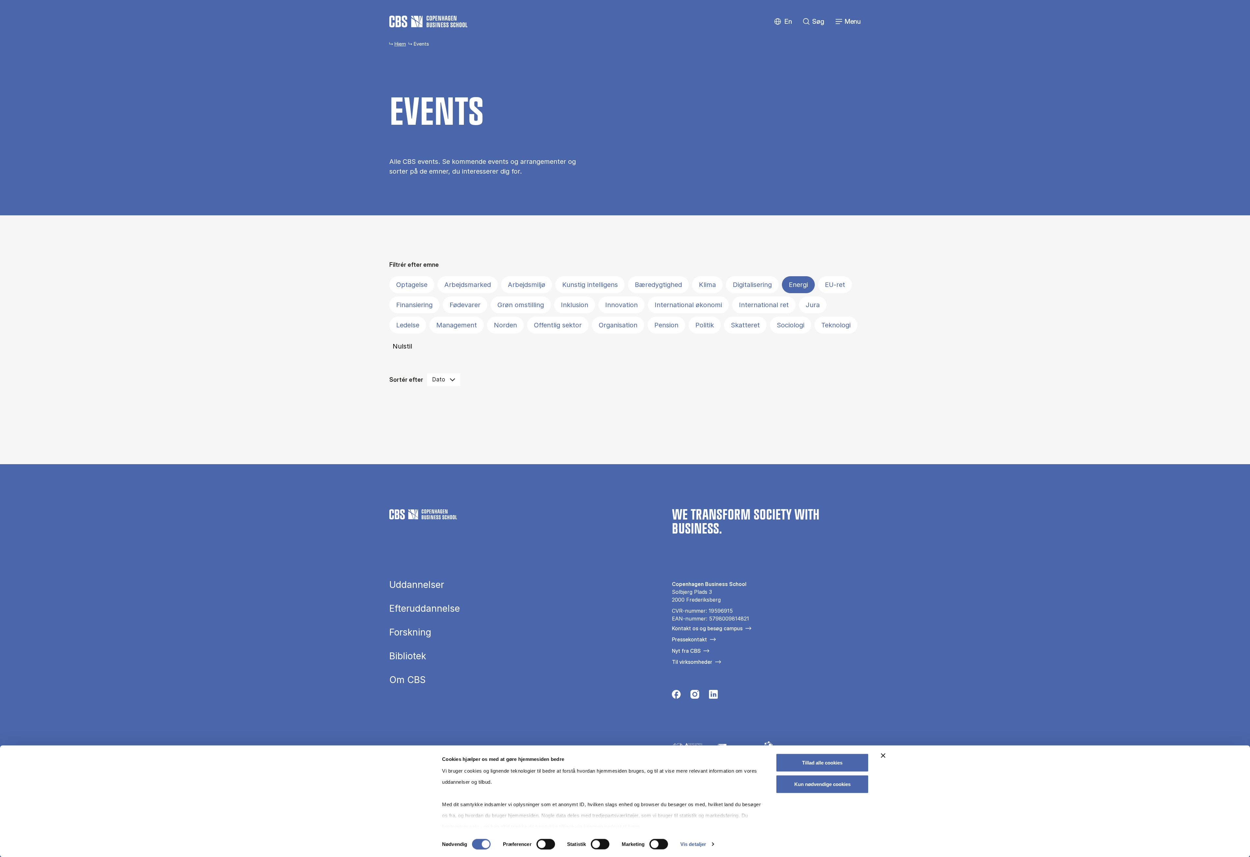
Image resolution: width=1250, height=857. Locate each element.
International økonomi (688, 305)
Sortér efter (406, 379)
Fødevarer (465, 305)
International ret (764, 305)
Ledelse (407, 325)
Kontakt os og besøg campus (707, 628)
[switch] (545, 844)
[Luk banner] (883, 755)
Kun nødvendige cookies (822, 784)
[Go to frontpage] (428, 21)
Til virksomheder (692, 662)
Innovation (621, 305)
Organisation (618, 325)
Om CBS (407, 679)
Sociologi (790, 325)
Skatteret (745, 325)
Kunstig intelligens (590, 285)
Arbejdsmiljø (526, 285)
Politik (704, 325)
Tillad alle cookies (822, 762)
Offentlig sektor (558, 325)
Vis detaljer (693, 844)
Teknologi (836, 325)
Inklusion (574, 305)
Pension (666, 325)
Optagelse (411, 285)
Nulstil (402, 346)
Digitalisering (752, 285)
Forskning (410, 632)
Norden (505, 325)
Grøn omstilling (520, 305)
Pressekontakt (689, 639)
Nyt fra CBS (686, 651)
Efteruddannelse (424, 608)
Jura (813, 305)
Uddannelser (416, 584)
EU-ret (835, 285)
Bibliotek (407, 656)
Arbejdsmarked (467, 285)
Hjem (400, 44)
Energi (798, 285)
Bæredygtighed (658, 285)
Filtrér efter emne (414, 264)
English (783, 21)
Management (456, 325)
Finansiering (414, 305)
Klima (707, 285)
